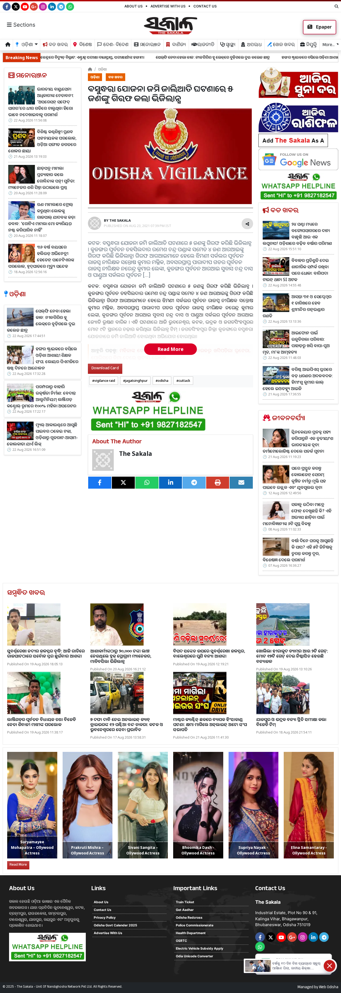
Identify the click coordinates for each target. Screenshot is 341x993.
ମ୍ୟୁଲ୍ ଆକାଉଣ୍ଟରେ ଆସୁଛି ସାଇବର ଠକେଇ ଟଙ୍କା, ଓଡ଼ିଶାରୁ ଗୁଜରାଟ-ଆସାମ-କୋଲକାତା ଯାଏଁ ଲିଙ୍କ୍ (42, 434)
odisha (163, 380)
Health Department (191, 933)
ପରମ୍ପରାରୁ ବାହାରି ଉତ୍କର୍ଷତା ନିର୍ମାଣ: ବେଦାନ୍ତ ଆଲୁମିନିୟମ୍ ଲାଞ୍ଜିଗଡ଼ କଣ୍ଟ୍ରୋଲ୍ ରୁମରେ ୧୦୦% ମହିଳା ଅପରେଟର (41, 396)
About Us (133, 6)
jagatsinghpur (136, 380)
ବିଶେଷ (85, 45)
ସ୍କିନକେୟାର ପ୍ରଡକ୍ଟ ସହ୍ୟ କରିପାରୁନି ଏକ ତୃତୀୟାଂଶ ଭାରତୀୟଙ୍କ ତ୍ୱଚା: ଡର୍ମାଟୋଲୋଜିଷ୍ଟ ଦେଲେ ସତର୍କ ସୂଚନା (298, 441)
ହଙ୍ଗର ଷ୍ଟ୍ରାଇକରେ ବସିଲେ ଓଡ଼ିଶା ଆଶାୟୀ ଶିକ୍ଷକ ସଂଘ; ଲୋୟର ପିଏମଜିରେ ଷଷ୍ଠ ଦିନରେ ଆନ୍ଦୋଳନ (42, 358)
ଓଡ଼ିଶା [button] (27, 45)
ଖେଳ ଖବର (283, 45)
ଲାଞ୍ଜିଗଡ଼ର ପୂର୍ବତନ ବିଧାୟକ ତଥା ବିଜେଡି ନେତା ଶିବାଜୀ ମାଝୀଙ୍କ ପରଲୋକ (41, 721)
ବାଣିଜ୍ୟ (178, 45)
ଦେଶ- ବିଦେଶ (115, 45)
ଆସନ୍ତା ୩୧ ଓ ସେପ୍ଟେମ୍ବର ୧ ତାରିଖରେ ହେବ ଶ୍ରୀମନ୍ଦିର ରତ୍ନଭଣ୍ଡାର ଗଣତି (297, 306)
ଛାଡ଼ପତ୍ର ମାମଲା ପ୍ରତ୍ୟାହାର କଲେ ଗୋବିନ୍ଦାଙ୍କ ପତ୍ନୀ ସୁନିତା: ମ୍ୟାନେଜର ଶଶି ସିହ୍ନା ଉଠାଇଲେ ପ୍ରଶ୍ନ (41, 177)
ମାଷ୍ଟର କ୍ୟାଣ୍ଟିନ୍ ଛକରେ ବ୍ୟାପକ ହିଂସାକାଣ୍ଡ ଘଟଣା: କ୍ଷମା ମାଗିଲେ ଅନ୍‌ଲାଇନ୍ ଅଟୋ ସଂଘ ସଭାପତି (210, 724)
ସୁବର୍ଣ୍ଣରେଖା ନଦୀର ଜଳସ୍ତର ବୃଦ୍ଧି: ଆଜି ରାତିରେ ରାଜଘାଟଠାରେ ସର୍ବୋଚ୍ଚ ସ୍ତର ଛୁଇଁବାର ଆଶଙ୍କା (46, 653)
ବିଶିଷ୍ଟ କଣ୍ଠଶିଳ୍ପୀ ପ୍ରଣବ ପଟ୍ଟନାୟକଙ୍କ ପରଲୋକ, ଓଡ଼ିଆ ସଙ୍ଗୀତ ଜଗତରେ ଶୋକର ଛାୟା (42, 141)
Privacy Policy (105, 917)
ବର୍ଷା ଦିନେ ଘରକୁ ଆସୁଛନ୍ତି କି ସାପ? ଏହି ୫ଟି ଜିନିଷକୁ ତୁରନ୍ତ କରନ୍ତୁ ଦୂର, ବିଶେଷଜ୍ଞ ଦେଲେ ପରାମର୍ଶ (298, 550)
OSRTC (181, 941)
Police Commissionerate (194, 925)
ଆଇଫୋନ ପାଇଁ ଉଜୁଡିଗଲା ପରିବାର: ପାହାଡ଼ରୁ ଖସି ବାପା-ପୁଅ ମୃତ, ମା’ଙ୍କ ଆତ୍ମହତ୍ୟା (296, 342)
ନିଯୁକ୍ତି (311, 45)
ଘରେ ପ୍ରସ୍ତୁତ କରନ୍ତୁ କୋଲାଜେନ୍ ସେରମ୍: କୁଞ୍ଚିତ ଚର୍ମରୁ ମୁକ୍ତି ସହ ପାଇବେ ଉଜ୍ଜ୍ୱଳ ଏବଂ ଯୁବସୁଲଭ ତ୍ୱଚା (294, 477)
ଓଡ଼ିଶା (102, 69)
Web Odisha (328, 987)
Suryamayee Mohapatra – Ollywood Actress (32, 847)
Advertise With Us (168, 6)
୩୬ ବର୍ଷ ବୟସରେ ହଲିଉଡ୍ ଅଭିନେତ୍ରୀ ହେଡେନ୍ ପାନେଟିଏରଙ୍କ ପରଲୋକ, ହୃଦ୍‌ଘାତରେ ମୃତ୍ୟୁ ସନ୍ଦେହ (41, 256)
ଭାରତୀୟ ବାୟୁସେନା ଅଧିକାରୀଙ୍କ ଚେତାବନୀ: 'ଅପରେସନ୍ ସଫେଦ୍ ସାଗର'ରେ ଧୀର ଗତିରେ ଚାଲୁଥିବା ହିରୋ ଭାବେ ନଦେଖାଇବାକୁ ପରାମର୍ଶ (41, 101)
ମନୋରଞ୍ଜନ (150, 45)
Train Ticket (185, 902)
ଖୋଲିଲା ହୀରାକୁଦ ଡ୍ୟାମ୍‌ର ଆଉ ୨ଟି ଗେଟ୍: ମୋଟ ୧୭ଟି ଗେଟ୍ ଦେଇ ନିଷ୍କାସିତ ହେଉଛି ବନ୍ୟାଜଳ (292, 656)
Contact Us (205, 6)
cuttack (184, 380)
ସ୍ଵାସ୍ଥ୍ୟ (230, 45)
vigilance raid (104, 380)
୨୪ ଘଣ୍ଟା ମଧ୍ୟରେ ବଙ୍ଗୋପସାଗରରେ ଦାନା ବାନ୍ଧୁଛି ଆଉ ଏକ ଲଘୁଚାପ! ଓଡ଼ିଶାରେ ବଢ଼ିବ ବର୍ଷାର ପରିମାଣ (297, 233)
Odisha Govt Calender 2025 (115, 925)
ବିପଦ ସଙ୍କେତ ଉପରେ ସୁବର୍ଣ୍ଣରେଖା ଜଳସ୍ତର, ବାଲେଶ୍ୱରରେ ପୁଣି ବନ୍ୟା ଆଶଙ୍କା (209, 653)
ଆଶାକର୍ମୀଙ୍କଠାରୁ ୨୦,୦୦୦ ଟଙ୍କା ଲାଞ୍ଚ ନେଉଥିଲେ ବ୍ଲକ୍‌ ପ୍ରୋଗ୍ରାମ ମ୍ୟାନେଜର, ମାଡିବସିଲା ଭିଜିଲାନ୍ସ (120, 656)
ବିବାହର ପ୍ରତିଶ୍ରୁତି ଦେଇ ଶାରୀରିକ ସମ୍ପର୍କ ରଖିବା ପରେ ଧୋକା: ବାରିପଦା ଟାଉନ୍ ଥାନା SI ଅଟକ (296, 269)
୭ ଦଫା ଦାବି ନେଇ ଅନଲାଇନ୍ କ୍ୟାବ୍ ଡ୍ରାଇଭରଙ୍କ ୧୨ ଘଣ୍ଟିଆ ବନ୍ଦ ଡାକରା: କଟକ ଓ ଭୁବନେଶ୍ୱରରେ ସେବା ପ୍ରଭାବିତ (126, 724)
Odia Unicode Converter (194, 956)
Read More (170, 349)
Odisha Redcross (189, 917)
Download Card (105, 368)
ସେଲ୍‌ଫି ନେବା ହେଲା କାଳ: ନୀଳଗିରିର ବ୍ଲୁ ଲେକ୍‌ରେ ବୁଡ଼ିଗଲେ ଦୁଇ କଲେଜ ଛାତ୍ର (155, 57)
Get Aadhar (185, 910)
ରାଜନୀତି (205, 45)
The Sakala (135, 453)
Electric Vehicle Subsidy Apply (199, 948)
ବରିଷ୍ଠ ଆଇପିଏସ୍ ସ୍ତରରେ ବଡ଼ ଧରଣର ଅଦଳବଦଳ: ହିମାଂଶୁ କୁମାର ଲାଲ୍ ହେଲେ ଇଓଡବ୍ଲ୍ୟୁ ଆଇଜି (298, 378)
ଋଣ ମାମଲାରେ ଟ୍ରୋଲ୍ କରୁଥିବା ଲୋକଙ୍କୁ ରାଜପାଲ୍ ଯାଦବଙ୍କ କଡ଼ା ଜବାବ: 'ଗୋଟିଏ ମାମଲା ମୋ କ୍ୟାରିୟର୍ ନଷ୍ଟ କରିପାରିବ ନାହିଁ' (41, 217)
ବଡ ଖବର (58, 45)
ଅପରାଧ (254, 45)
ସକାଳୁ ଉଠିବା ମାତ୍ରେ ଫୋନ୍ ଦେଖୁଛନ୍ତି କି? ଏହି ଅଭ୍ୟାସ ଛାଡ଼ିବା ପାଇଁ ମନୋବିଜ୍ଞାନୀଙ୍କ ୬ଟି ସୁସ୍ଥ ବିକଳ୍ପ (297, 513)
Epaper (323, 27)
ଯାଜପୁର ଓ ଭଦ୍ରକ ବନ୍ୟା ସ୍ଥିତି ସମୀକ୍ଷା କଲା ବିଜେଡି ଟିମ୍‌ (291, 721)
